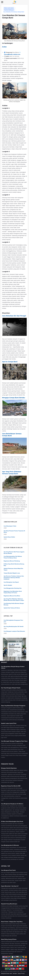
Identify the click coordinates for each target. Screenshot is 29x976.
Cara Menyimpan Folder (10, 526)
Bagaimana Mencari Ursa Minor (12, 595)
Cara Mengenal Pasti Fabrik (8, 870)
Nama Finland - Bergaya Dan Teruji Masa (12, 921)
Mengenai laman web (6, 973)
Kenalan (15, 973)
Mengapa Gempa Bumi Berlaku (13, 397)
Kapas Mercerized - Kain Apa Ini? (10, 886)
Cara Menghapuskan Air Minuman (10, 845)
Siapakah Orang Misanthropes (9, 903)
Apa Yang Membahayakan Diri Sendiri (13, 626)
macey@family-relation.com (12, 54)
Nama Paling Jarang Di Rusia (8, 939)
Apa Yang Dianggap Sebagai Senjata (10, 687)
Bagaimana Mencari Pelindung (12, 561)
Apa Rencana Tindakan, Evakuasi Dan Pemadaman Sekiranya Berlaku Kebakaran (14, 577)
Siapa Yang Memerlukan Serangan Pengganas (13, 705)
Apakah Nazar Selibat (9, 537)
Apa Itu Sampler (8, 585)
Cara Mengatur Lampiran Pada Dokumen (14, 631)
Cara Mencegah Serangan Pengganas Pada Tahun (14, 741)
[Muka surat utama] (14, 2)
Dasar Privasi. (21, 973)
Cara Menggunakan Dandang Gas (12, 588)
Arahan (4, 46)
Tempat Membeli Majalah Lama (12, 573)
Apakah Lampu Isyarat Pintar (8, 723)
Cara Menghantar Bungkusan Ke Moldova (12, 803)
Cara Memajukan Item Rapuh (11, 582)
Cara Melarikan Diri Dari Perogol (14, 316)
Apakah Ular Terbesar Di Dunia (12, 608)
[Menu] (2, 2)
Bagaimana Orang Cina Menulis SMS (10, 786)
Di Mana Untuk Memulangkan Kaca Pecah (12, 821)
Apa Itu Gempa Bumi (9, 361)
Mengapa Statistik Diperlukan (9, 768)
